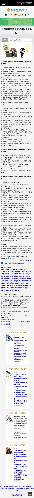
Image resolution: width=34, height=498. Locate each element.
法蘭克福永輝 (11, 285)
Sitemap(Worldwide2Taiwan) (22, 488)
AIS (23, 3)
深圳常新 (8, 274)
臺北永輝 (11, 271)
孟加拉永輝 (10, 283)
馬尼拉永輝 (17, 281)
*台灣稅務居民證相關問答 (20, 394)
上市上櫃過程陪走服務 (18, 359)
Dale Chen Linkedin (26, 261)
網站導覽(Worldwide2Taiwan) (25, 486)
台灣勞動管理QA (18, 437)
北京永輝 (24, 271)
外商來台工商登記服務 (20, 454)
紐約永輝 (15, 274)
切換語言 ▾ (29, 3)
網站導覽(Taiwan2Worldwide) (11, 486)
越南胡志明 (7, 278)
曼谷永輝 (15, 278)
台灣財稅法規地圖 (19, 479)
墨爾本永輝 (25, 281)
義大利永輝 (18, 288)
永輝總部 (4, 271)
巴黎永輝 (19, 285)
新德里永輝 (18, 283)
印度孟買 (26, 283)
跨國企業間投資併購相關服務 (20, 353)
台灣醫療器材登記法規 (20, 464)
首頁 (1, 486)
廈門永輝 (17, 271)
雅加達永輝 (8, 281)
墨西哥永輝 (15, 290)
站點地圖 (8, 324)
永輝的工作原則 (17, 343)
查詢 (5, 40)
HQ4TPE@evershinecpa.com (11, 322)
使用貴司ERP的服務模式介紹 (20, 354)
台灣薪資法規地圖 (19, 423)
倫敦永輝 (26, 285)
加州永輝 (21, 274)
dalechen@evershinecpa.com (16, 263)
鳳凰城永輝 (7, 276)
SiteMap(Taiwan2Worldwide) (7, 488)
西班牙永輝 (10, 288)
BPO (19, 3)
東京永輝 (15, 276)
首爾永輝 (21, 276)
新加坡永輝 (22, 278)
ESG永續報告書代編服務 (19, 345)
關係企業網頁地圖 (17, 495)
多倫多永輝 (7, 290)
